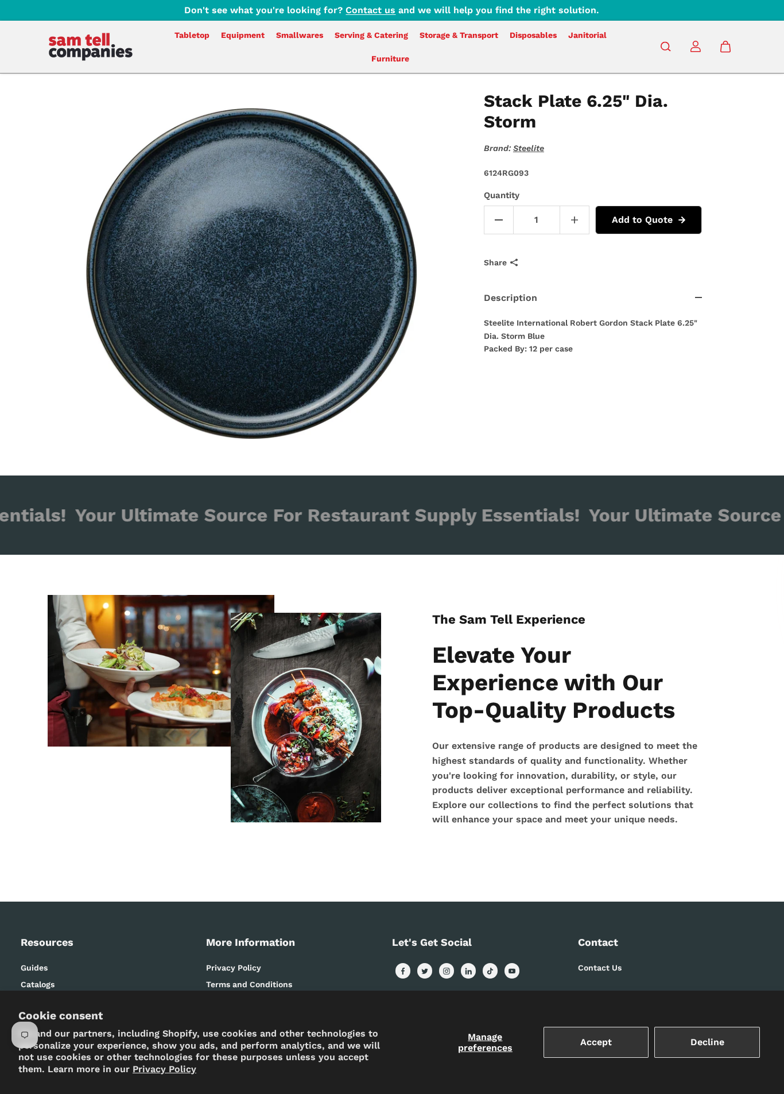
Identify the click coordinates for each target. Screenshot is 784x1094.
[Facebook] (403, 971)
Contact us (370, 10)
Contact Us (600, 967)
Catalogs (38, 984)
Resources (47, 942)
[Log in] (696, 46)
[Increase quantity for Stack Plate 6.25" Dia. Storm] (574, 220)
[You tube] (512, 971)
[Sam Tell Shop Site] (91, 47)
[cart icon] (725, 46)
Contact (598, 942)
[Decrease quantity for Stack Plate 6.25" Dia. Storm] (499, 220)
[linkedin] (468, 971)
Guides (34, 967)
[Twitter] (425, 971)
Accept (596, 1042)
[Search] (666, 46)
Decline (707, 1042)
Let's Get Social (432, 942)
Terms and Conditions (249, 984)
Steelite (528, 148)
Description (510, 297)
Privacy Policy (164, 1069)
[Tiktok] (490, 971)
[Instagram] (446, 971)
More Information (250, 942)
